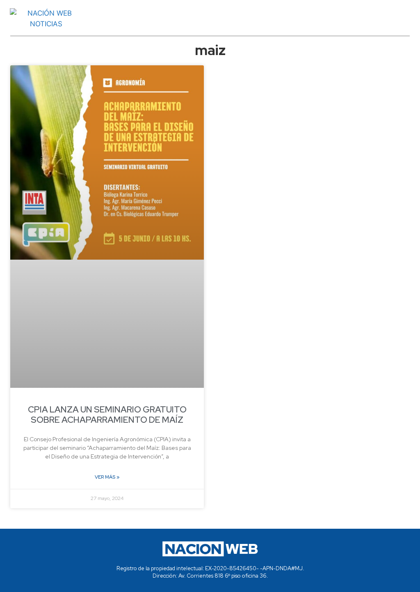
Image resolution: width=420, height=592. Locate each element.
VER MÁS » (107, 477)
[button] (256, 18)
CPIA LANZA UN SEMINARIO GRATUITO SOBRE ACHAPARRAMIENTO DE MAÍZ (107, 414)
